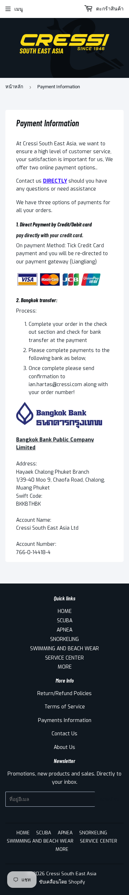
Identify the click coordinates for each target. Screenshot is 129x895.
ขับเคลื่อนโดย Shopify (62, 882)
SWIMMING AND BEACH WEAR (64, 648)
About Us (64, 747)
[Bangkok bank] (59, 426)
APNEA (64, 630)
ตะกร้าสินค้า (109, 8)
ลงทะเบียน (109, 799)
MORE (65, 667)
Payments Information (64, 720)
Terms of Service (64, 706)
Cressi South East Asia (71, 874)
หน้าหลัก (14, 87)
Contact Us (64, 733)
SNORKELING (64, 639)
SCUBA (64, 620)
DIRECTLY (55, 181)
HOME (65, 611)
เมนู (18, 9)
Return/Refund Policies (64, 693)
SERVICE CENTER (64, 658)
